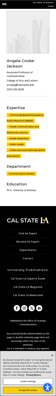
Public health (17, 144)
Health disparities (19, 138)
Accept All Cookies (28, 390)
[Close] (52, 355)
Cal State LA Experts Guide (28, 278)
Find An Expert (28, 233)
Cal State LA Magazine (28, 287)
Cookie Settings (28, 381)
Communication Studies (21, 174)
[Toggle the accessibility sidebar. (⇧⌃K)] (47, 387)
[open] (4, 4)
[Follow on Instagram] (24, 308)
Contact (28, 258)
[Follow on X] (32, 308)
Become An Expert (28, 241)
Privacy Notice (33, 375)
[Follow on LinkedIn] (39, 308)
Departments (28, 250)
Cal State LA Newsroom (28, 295)
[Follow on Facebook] (17, 308)
